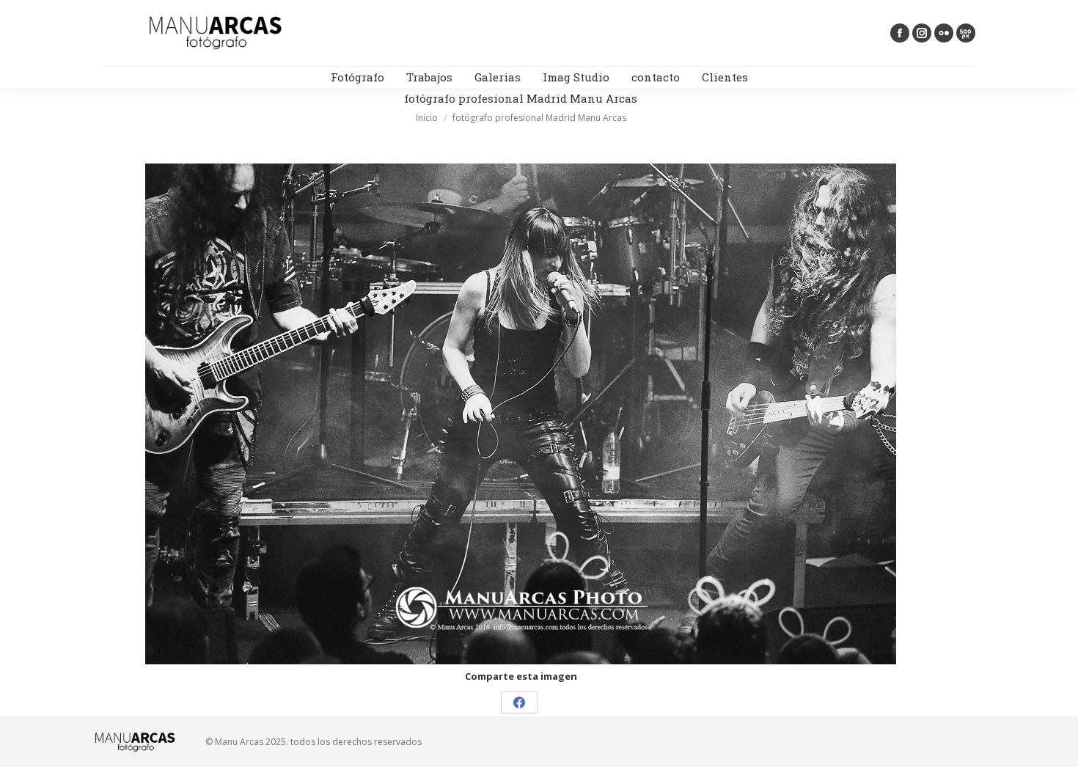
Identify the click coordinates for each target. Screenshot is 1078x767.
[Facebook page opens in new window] (899, 33)
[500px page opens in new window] (965, 33)
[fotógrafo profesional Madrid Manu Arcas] (520, 414)
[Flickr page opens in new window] (943, 33)
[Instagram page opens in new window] (921, 33)
